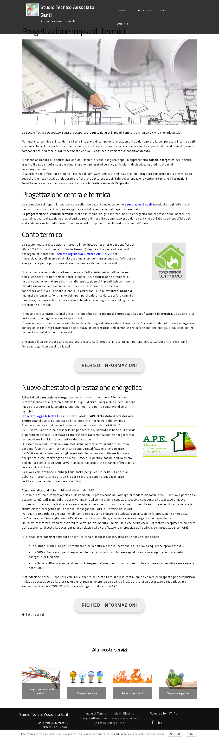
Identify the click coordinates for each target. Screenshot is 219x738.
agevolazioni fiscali (138, 204)
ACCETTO (175, 734)
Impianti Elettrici (122, 713)
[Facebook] (153, 723)
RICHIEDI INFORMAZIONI (109, 365)
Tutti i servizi (34, 614)
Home (123, 10)
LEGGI (191, 734)
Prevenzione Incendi (125, 718)
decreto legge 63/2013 (41, 416)
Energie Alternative (93, 718)
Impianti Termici (96, 713)
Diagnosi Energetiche (109, 723)
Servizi (165, 10)
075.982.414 (60, 727)
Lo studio (144, 10)
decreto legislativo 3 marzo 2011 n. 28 (84, 254)
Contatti (123, 23)
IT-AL (173, 713)
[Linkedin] (160, 723)
